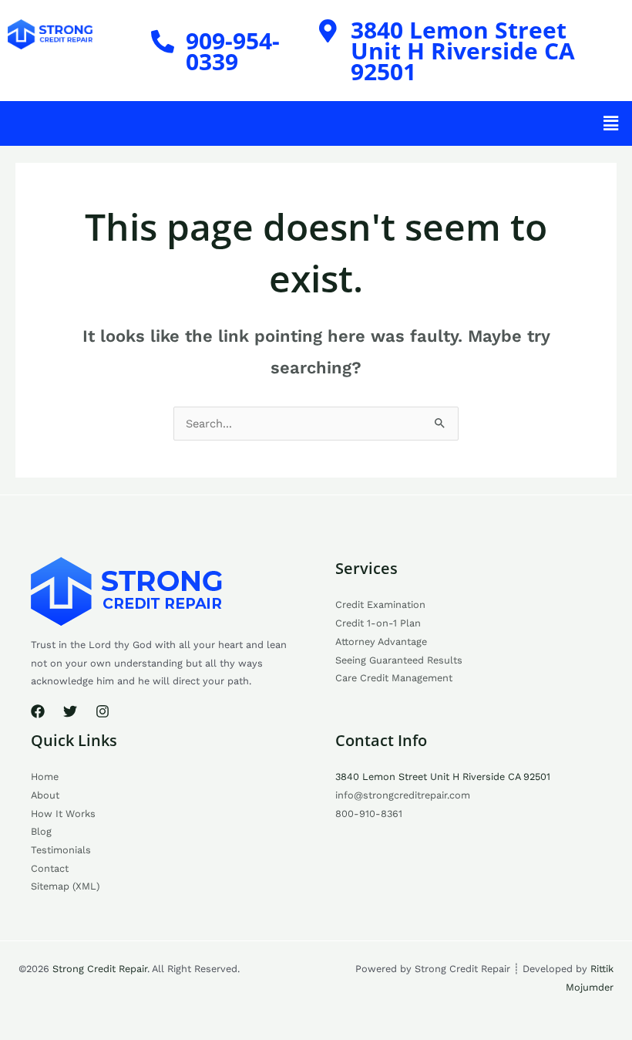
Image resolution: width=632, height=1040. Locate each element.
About (45, 795)
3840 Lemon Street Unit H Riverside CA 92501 (463, 50)
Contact (50, 868)
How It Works (63, 813)
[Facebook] (38, 711)
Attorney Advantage (381, 641)
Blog (41, 831)
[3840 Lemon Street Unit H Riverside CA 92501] (327, 30)
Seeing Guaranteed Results (398, 660)
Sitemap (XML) (65, 886)
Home (45, 776)
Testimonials (61, 850)
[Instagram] (102, 711)
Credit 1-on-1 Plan (378, 623)
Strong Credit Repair (99, 968)
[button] (611, 123)
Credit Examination (380, 604)
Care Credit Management (393, 678)
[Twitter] (70, 711)
